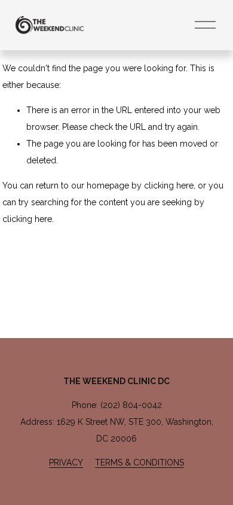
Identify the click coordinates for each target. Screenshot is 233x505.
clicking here (169, 185)
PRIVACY (66, 462)
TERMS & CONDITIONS (139, 462)
